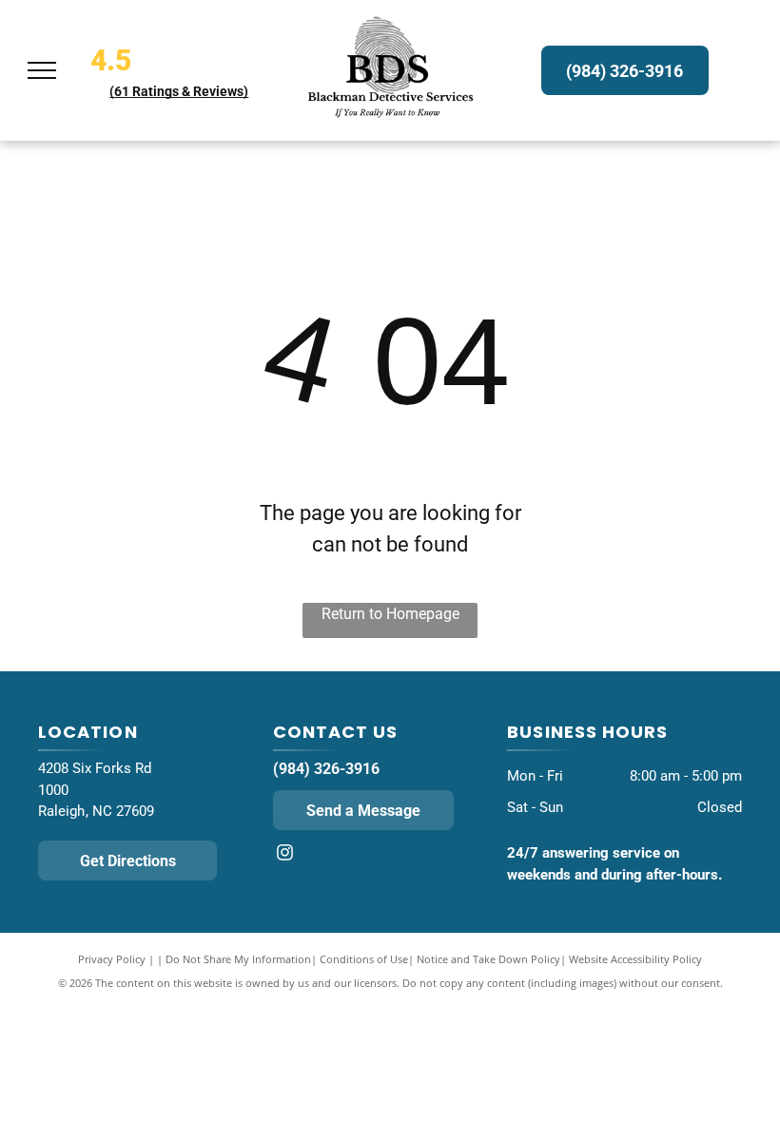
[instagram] (285, 854)
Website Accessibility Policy (635, 959)
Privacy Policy (112, 959)
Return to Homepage (390, 614)
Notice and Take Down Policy (488, 959)
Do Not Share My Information (238, 959)
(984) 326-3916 (326, 769)
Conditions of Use (364, 959)
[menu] (42, 70)
